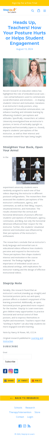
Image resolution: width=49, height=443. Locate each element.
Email (5, 352)
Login (30, 416)
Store (37, 412)
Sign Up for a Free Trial (24, 2)
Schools (18, 407)
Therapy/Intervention (20, 412)
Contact (20, 416)
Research (30, 407)
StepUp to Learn (28, 434)
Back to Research (26, 398)
